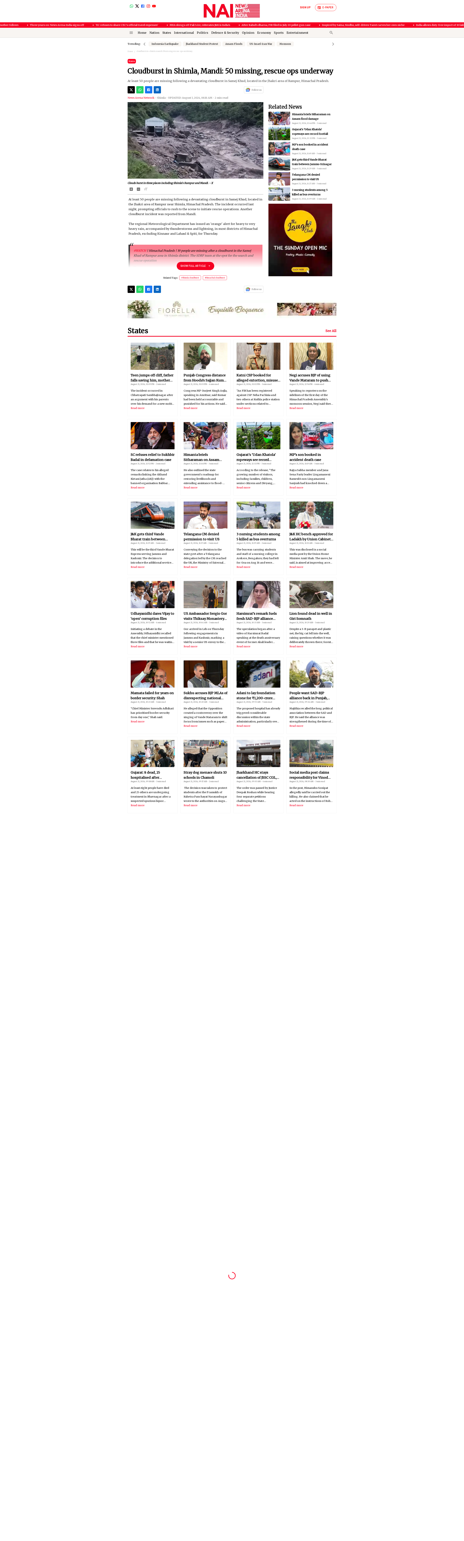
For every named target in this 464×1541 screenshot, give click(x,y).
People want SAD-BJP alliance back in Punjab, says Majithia (308, 696)
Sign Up (305, 7)
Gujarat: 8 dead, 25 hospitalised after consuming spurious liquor (147, 775)
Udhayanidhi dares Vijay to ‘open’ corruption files (152, 616)
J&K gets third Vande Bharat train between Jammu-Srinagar (148, 537)
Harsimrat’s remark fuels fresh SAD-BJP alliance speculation (257, 616)
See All (331, 331)
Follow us (257, 90)
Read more (137, 408)
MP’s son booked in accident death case (305, 457)
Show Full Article (193, 265)
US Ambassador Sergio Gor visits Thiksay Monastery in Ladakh (205, 616)
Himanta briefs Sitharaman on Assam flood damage (201, 457)
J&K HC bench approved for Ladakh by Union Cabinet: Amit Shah (311, 179)
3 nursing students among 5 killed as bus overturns (258, 536)
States (132, 61)
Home (130, 51)
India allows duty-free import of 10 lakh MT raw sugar (401, 25)
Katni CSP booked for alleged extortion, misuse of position (257, 378)
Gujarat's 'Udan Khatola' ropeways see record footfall (256, 457)
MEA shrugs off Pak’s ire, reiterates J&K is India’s (151, 25)
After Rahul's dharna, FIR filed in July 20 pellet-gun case (227, 25)
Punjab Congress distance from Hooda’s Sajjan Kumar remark (205, 378)
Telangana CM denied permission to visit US (201, 536)
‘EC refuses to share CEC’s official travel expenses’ (78, 25)
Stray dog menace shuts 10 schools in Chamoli (205, 775)
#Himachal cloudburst (215, 278)
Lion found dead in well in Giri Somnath (310, 616)
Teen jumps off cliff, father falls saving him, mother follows (152, 378)
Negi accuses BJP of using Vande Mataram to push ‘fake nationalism (309, 378)
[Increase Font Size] (131, 189)
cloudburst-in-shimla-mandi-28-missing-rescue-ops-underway (164, 51)
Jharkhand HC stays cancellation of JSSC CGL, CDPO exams (257, 775)
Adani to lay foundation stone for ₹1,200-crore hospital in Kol (256, 696)
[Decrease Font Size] (138, 189)
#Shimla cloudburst (190, 278)
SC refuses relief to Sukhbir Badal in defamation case (153, 457)
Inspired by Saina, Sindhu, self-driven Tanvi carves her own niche (314, 25)
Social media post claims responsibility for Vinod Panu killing (309, 775)
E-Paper (327, 7)
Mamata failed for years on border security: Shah (152, 695)
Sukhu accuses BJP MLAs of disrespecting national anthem (205, 696)
